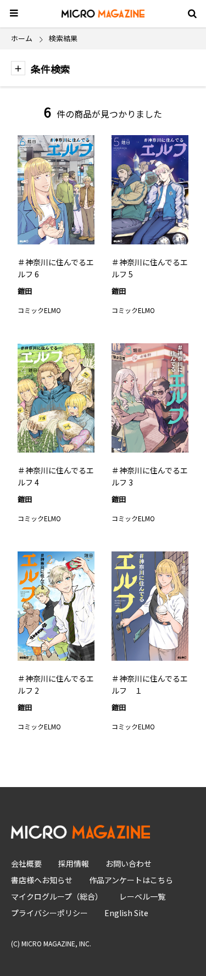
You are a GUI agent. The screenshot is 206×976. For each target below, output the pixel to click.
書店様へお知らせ (42, 879)
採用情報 (73, 863)
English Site (126, 912)
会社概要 (26, 863)
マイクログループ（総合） (57, 896)
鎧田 (25, 291)
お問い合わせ (128, 863)
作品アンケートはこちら (131, 879)
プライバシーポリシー (49, 912)
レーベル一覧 (142, 896)
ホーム (21, 38)
